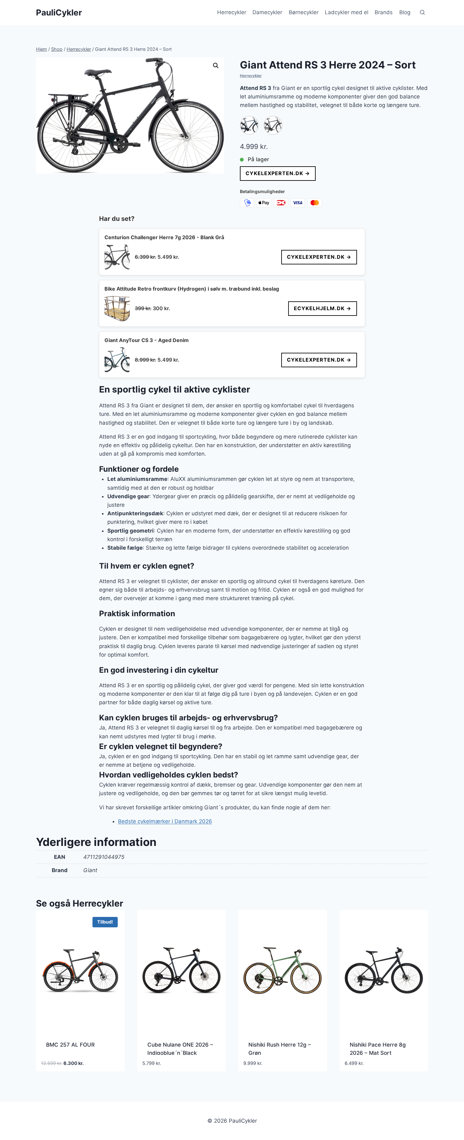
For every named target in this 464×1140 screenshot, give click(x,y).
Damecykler (267, 12)
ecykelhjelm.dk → (322, 308)
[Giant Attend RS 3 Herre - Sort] (273, 125)
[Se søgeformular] (422, 12)
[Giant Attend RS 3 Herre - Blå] (249, 125)
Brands (384, 12)
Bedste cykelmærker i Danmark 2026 (165, 821)
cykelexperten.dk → (278, 173)
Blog (404, 12)
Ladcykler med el (346, 12)
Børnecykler (303, 12)
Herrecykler (231, 12)
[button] (216, 65)
